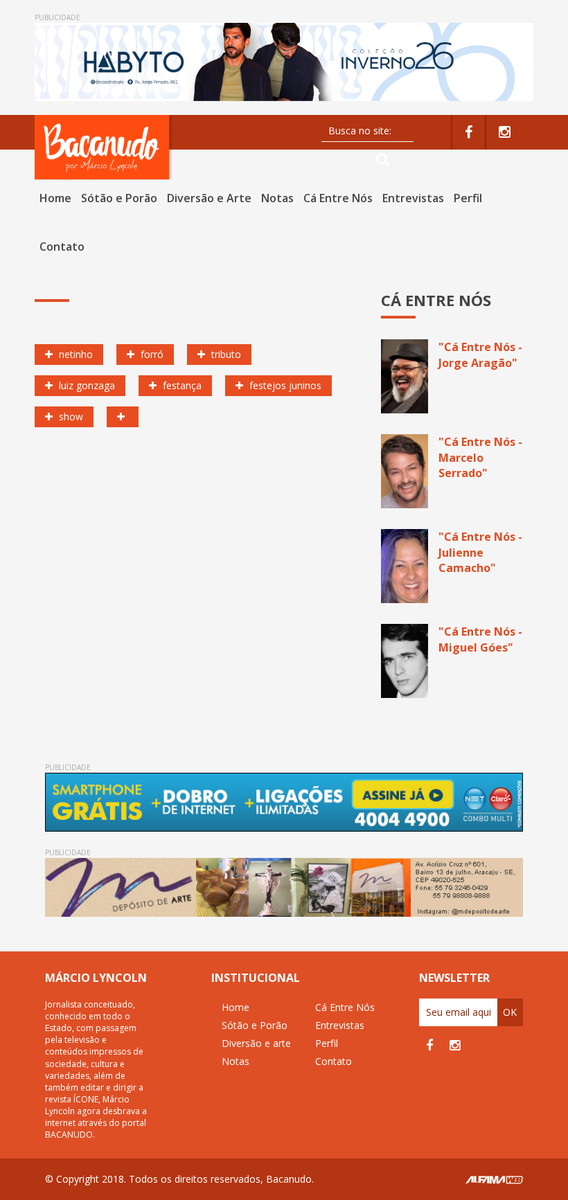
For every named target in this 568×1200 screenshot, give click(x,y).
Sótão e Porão (119, 198)
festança (181, 385)
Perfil (468, 198)
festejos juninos (284, 385)
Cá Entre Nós (338, 198)
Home (55, 198)
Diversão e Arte (209, 198)
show (69, 416)
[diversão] (123, 416)
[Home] (104, 147)
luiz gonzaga (85, 385)
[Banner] (284, 62)
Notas (277, 198)
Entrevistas (413, 198)
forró (150, 354)
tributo (224, 354)
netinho (74, 354)
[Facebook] (468, 132)
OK (510, 1012)
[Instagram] (504, 132)
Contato (62, 246)
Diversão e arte (256, 1043)
